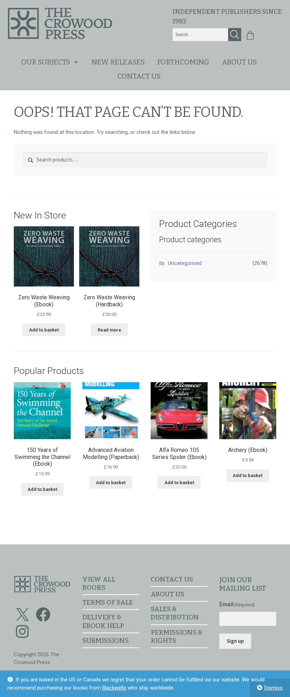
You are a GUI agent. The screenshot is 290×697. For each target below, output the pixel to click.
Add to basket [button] (44, 330)
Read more (109, 330)
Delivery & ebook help (103, 621)
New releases (118, 62)
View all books (98, 583)
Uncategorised (185, 263)
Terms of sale (107, 602)
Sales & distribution (175, 613)
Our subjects (45, 62)
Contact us (139, 76)
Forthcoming (183, 62)
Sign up (235, 641)
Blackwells (114, 688)
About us (239, 62)
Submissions (105, 640)
